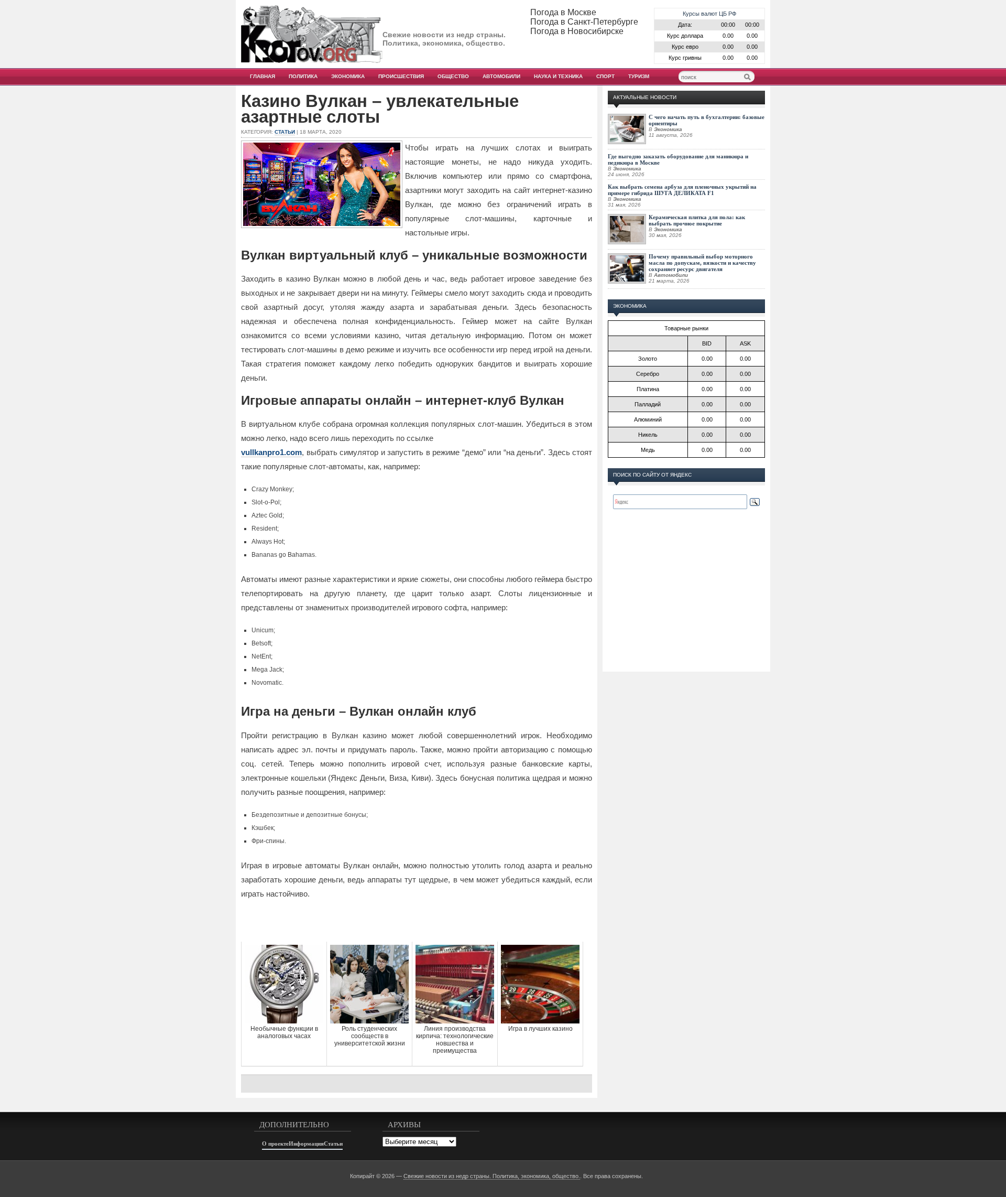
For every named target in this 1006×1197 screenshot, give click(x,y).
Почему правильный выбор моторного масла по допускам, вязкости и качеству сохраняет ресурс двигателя (702, 262)
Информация (306, 1143)
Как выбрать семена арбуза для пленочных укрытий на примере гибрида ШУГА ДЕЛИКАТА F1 (682, 190)
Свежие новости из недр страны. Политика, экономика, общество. (491, 1176)
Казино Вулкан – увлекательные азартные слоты (380, 109)
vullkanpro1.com (271, 452)
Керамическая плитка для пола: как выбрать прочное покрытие (697, 220)
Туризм (638, 76)
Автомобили (501, 76)
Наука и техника (558, 76)
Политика (303, 76)
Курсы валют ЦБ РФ (709, 13)
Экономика (348, 76)
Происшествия (401, 76)
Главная (262, 76)
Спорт (605, 76)
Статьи (285, 132)
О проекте (275, 1143)
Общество (453, 76)
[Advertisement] (416, 920)
